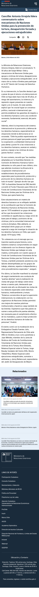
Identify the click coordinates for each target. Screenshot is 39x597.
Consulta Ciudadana (8, 481)
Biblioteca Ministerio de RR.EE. (12, 489)
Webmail (5, 544)
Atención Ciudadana (8, 501)
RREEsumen (6, 536)
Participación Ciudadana (10, 477)
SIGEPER (5, 548)
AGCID (4, 521)
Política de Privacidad (9, 493)
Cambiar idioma (33, 10)
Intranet (4, 540)
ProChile (4, 509)
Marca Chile (6, 517)
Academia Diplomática (9, 525)
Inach (3, 513)
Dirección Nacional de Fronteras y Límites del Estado (19, 534)
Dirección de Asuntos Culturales (12, 529)
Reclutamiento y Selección (10, 485)
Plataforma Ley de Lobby (10, 497)
